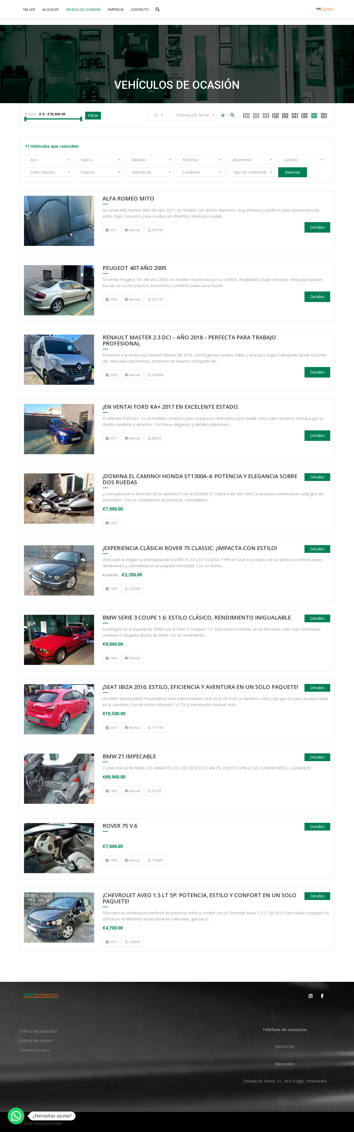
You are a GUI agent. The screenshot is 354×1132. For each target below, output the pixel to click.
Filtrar (93, 115)
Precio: (31, 113)
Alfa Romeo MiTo (128, 199)
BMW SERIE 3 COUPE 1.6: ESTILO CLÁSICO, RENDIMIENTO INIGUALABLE (197, 618)
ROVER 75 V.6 (120, 826)
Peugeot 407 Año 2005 (134, 268)
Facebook (320, 996)
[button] (16, 1116)
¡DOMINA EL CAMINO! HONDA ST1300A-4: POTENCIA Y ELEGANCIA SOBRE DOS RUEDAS (200, 479)
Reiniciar (292, 172)
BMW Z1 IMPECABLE (129, 756)
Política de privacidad (38, 1031)
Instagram (309, 996)
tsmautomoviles (48, 1123)
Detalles (317, 227)
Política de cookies (36, 1040)
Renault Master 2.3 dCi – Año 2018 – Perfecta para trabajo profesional (189, 340)
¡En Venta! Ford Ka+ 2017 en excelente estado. (172, 407)
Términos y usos (34, 1050)
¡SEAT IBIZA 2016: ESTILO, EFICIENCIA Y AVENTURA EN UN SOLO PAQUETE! (200, 687)
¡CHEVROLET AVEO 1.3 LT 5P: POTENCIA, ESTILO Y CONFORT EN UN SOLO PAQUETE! (199, 898)
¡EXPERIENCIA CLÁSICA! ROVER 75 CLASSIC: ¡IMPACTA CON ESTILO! (190, 548)
